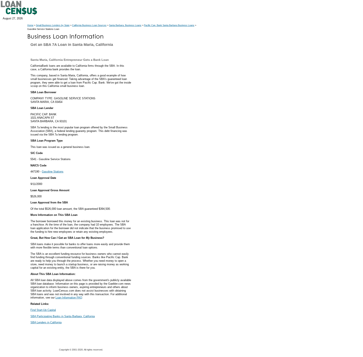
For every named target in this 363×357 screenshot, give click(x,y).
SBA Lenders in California (46, 322)
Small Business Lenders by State (53, 25)
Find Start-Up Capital (43, 310)
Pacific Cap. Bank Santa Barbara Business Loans (169, 25)
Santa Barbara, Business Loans (125, 25)
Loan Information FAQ (68, 297)
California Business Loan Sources (89, 25)
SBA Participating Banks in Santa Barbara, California (62, 316)
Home (30, 25)
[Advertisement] (170, 128)
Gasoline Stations (52, 171)
